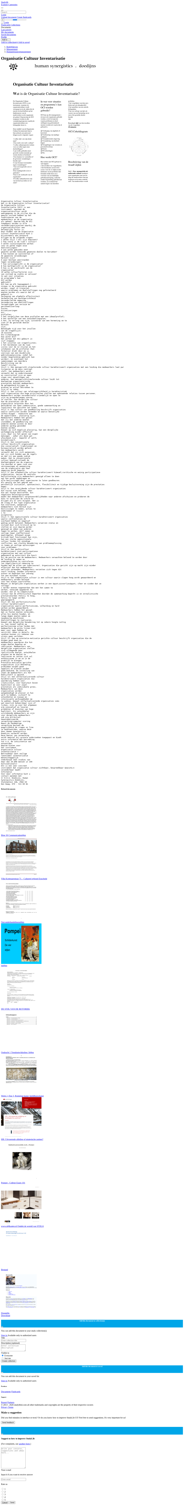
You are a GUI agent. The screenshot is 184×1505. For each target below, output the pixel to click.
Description (10, 1343)
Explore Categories (9, 5)
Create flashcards (24, 17)
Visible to (5, 1353)
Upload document (9, 17)
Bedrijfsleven (12, 47)
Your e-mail (6, 1470)
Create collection (8, 1361)
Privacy (4, 1407)
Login (3, 15)
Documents (6, 1391)
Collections (15, 25)
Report (4, 1402)
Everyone (8, 1355)
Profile (4, 37)
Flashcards (6, 25)
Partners (10, 1402)
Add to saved (24, 42)
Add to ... (5, 40)
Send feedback (8, 1422)
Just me (7, 1358)
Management (12, 49)
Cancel (5, 1502)
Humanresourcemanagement (18, 52)
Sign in (4, 1335)
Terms (10, 1407)
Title (3, 1338)
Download (5, 1315)
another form (24, 1444)
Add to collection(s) (9, 42)
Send (12, 1502)
